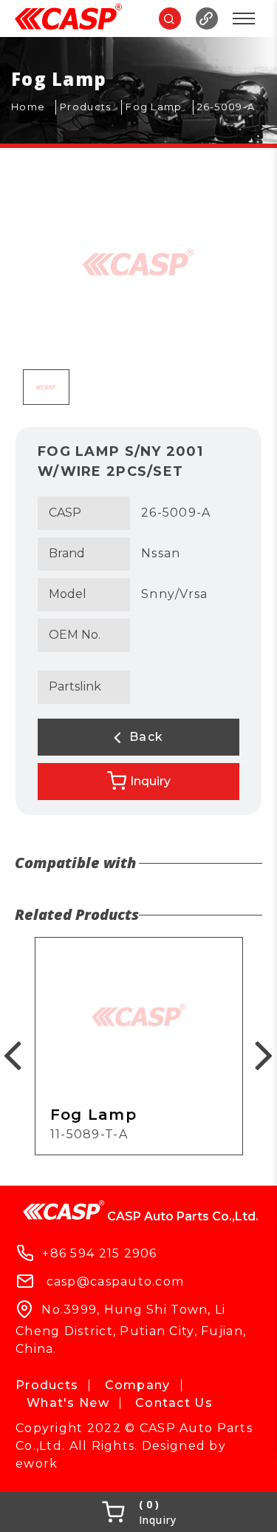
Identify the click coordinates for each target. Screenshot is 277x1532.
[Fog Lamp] (159, 107)
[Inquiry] (138, 1512)
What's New (68, 1403)
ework (37, 1464)
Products (47, 1385)
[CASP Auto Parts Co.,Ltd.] (68, 18)
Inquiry (150, 781)
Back (144, 737)
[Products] (91, 107)
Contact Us (174, 1403)
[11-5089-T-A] (138, 1046)
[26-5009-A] (232, 107)
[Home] (33, 107)
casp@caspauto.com (116, 1281)
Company (138, 1385)
